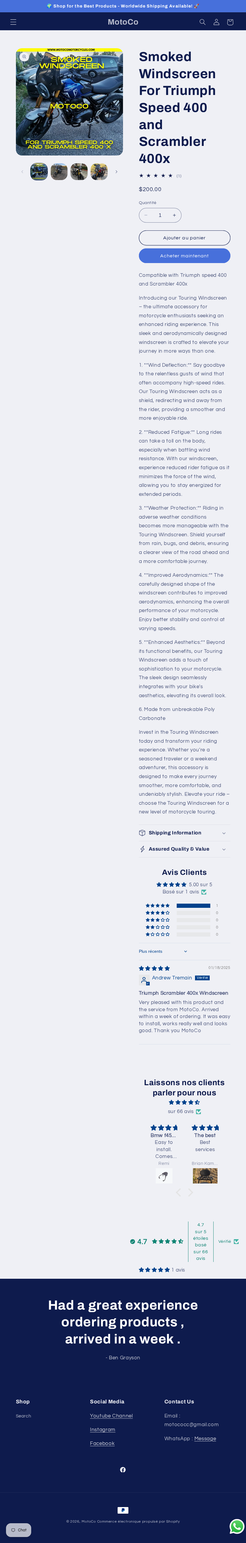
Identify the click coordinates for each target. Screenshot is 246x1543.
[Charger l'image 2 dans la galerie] (59, 171)
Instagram (103, 1429)
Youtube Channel (111, 1416)
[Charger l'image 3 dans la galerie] (78, 171)
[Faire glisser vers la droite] (116, 171)
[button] (13, 22)
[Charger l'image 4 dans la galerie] (99, 171)
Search (23, 1416)
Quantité (148, 203)
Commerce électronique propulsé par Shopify (138, 1521)
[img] (154, 968)
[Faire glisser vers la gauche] (22, 171)
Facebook (102, 1443)
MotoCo (89, 1521)
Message (205, 1438)
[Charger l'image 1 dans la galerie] (39, 171)
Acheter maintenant (184, 255)
